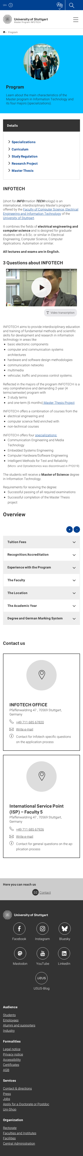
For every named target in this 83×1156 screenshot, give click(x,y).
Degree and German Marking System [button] (35, 618)
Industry (9, 1030)
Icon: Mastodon (20, 953)
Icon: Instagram (42, 929)
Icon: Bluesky (65, 929)
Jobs (6, 1099)
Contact (45, 892)
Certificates (11, 1064)
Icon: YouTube (43, 953)
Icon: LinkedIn (64, 953)
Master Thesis (23, 170)
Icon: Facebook (19, 929)
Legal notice (11, 1049)
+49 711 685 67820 (30, 722)
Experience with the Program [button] (29, 567)
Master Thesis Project (59, 402)
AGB (6, 1070)
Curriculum (20, 149)
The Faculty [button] (16, 580)
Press (7, 1093)
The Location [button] (17, 593)
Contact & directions (17, 1088)
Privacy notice (13, 1054)
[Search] (71, 5)
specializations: (46, 435)
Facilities (9, 1138)
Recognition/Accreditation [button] (28, 554)
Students (9, 1015)
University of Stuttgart (18, 218)
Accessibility (12, 1059)
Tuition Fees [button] (16, 542)
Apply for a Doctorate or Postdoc (26, 1104)
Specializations (24, 142)
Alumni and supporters (19, 1025)
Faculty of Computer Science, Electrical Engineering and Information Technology (40, 211)
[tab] (41, 542)
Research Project (25, 163)
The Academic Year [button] (22, 605)
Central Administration (19, 1143)
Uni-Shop (9, 1109)
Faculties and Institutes (19, 1133)
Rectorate (10, 1128)
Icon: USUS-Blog (41, 978)
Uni (5, 4)
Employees (11, 1020)
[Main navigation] (76, 19)
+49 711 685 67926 (30, 829)
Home (4, 32)
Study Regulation (25, 156)
